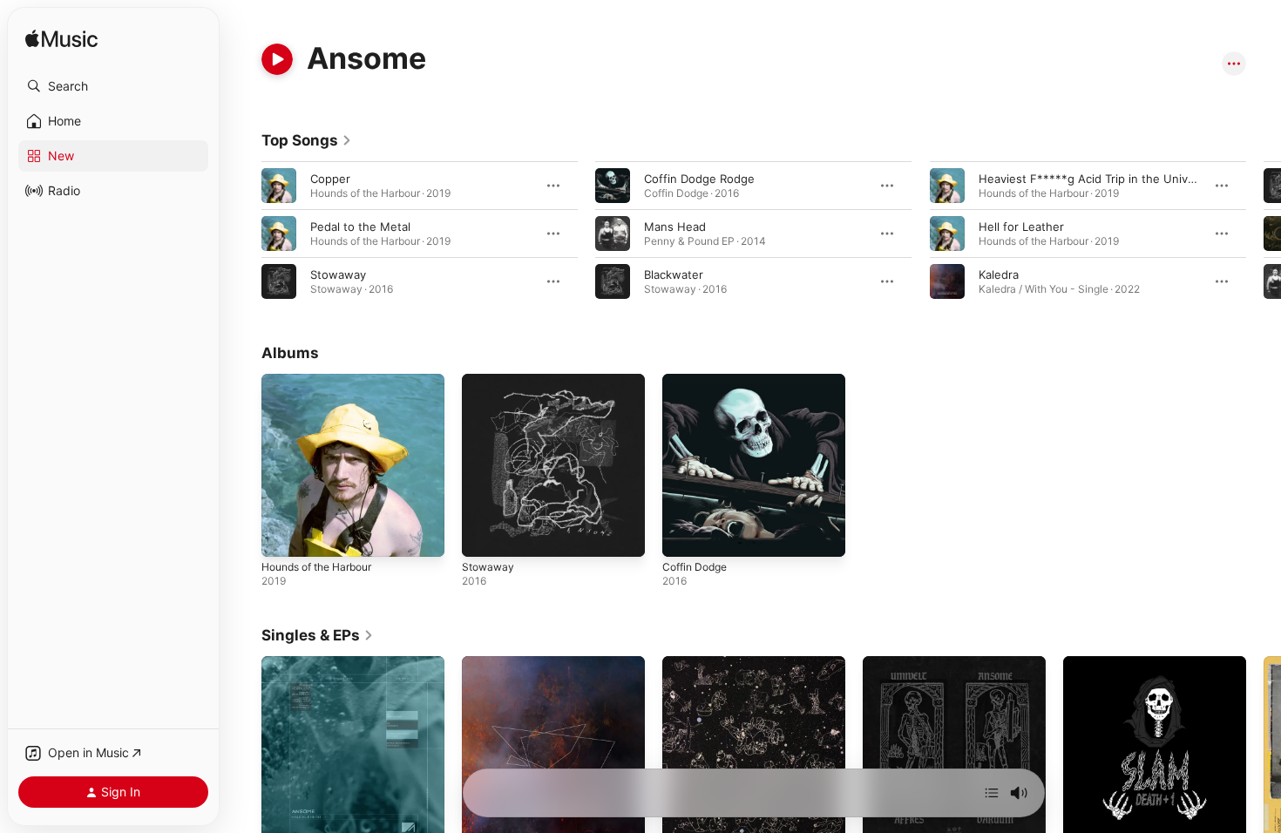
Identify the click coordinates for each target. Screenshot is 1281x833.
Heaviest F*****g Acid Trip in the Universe (1095, 179)
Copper (330, 179)
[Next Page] (1263, 233)
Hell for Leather (1021, 227)
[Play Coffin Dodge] (684, 535)
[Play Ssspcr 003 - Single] (684, 817)
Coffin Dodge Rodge (699, 179)
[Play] (277, 59)
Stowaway (338, 274)
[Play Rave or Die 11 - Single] (884, 817)
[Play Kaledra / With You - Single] (484, 817)
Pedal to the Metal (360, 227)
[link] (306, 140)
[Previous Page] (244, 233)
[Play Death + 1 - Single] (1085, 817)
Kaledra (999, 274)
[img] (61, 40)
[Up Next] (991, 793)
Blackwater (673, 274)
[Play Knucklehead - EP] (283, 817)
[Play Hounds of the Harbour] (283, 535)
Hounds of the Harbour (325, 381)
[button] (113, 86)
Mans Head (675, 227)
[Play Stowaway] (484, 535)
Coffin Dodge (698, 381)
